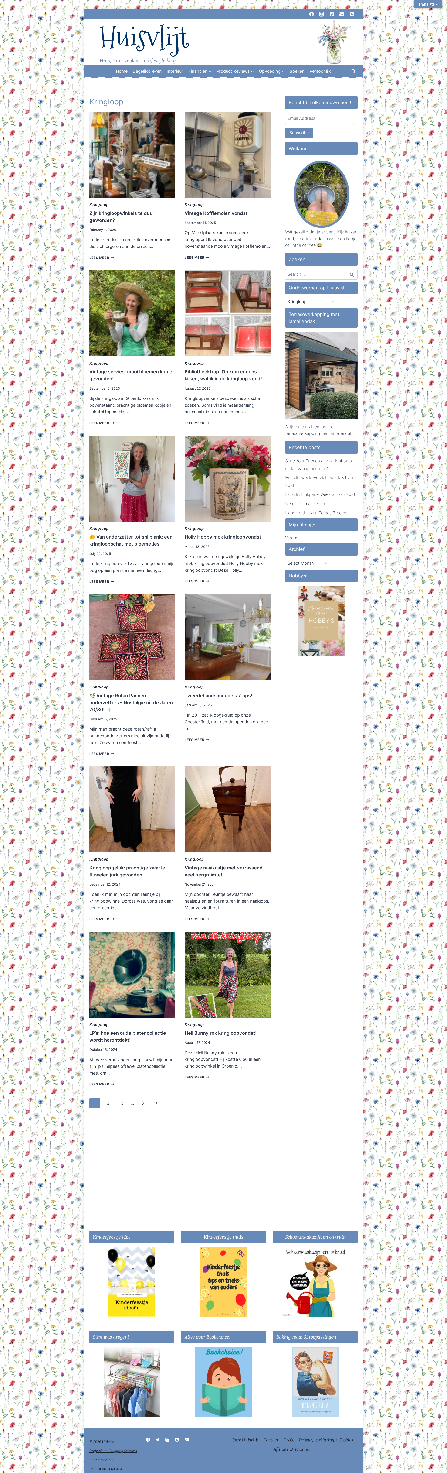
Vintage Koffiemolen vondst (216, 213)
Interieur (175, 71)
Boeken (297, 71)
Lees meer (101, 258)
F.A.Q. (289, 1439)
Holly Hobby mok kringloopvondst (223, 537)
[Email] (187, 1439)
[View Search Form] (353, 71)
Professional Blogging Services (113, 1451)
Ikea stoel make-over (305, 503)
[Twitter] (157, 1439)
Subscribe (299, 132)
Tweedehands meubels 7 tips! (218, 695)
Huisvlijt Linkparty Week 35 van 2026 (320, 494)
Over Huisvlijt (244, 1439)
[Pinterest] (177, 1439)
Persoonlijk (320, 71)
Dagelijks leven (147, 71)
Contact (270, 1439)
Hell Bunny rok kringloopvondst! (221, 1033)
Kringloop (99, 205)
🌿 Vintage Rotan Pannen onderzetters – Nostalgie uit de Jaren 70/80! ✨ (131, 702)
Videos (291, 537)
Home (122, 71)
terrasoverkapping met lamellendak (318, 433)
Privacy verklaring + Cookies (326, 1439)
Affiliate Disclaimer (292, 1449)
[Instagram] (167, 1439)
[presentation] (132, 155)
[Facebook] (148, 1439)
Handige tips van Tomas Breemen (317, 512)
